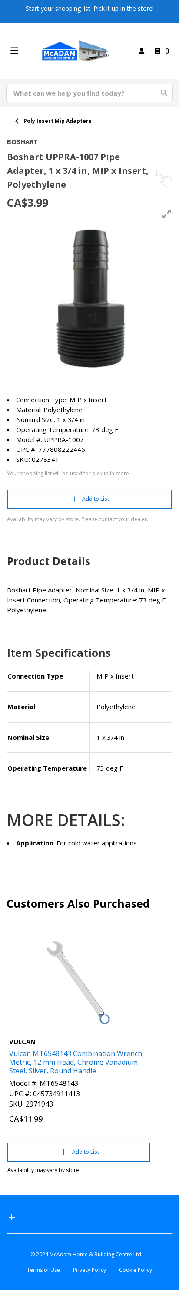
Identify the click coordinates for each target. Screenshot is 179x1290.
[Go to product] (78, 982)
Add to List (95, 499)
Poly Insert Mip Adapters (57, 121)
